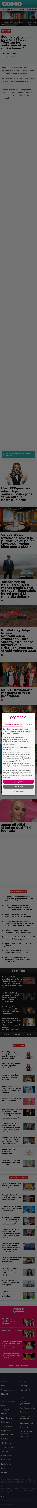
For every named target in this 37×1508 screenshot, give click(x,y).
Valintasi (29, 725)
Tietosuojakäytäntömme (18, 791)
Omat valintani (18, 786)
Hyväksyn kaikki (18, 782)
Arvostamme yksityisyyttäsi (12, 724)
